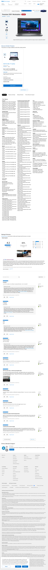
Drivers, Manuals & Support (29, 94)
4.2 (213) (8, 16)
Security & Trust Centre (38, 476)
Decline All (18, 566)
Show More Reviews (7, 439)
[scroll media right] (32, 253)
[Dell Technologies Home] (5, 1)
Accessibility (11, 487)
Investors (14, 473)
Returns (25, 460)
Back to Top (32, 439)
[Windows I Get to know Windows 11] (26, 10)
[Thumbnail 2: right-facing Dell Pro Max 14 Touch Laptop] (5, 57)
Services (3, 473)
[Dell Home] (1, 10)
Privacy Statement (22, 485)
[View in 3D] (6, 34)
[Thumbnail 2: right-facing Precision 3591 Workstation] (6, 24)
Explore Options (12, 85)
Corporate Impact (15, 478)
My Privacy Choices (30, 485)
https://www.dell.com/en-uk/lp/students (9, 494)
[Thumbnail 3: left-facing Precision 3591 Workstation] (6, 27)
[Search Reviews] (19, 277)
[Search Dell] (25, 1)
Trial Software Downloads (39, 478)
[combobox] (18, 1)
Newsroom (14, 475)
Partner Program (26, 471)
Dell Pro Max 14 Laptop (9, 63)
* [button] (8, 198)
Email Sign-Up (37, 473)
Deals (2, 475)
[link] (34, 1)
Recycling (14, 476)
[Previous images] (6, 19)
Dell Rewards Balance (16, 463)
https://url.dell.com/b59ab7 (22, 291)
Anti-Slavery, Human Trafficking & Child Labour (22, 487)
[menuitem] (10, 4)
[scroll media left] (16, 253)
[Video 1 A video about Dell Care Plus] (6, 30)
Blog (35, 468)
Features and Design (11, 94)
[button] (29, 1)
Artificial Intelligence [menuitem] (3, 4)
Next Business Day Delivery (11, 549)
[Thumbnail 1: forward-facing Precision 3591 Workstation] (6, 21)
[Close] (28, 558)
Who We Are (14, 468)
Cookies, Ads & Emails (40, 485)
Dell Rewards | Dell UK (15, 502)
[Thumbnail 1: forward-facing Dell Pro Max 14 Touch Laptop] (5, 54)
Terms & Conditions (14, 485)
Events (36, 471)
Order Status (15, 458)
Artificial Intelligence (5, 468)
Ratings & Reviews (20, 94)
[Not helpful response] (12, 268)
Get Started (12, 449)
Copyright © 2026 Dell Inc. (5, 485)
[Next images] (6, 32)
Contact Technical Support (28, 458)
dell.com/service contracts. (15, 540)
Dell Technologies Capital (16, 471)
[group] (29, 27)
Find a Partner (26, 468)
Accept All (25, 566)
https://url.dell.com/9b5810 (8, 312)
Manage (6, 566)
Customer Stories (15, 480)
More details (6, 509)
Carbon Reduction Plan (34, 487)
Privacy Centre (37, 475)
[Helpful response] (10, 268)
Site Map (3, 457)
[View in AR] (6, 37)
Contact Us (36, 458)
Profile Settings (15, 460)
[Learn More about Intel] (43, 10)
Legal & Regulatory (4, 487)
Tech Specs (4, 94)
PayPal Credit (28, 553)
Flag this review (11, 297)
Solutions (3, 471)
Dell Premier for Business (42, 4)
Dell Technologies (4, 483)
